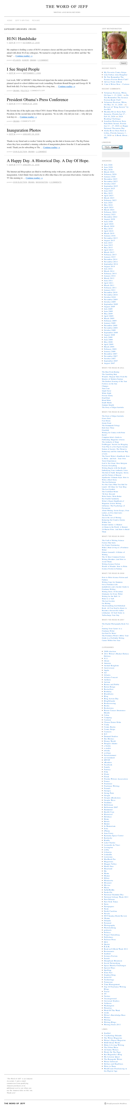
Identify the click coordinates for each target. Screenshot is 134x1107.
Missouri (108, 883)
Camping (108, 717)
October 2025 (110, 184)
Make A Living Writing (114, 1045)
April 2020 (108, 224)
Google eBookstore (112, 798)
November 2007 (111, 356)
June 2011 (108, 280)
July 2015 (108, 243)
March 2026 (109, 172)
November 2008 (111, 328)
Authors (107, 679)
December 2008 (110, 325)
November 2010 (111, 295)
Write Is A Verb (108, 599)
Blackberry (109, 694)
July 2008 (108, 337)
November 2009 (111, 299)
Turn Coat (106, 388)
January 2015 (110, 257)
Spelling (107, 970)
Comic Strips (109, 729)
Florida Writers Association (116, 779)
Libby (106, 850)
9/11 (106, 658)
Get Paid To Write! (109, 633)
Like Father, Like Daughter (115, 74)
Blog (106, 696)
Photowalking (110, 927)
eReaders (108, 762)
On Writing (106, 603)
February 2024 (110, 212)
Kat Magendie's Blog (113, 1054)
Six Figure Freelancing (110, 545)
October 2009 (110, 302)
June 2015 (108, 245)
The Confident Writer (110, 491)
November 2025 (111, 181)
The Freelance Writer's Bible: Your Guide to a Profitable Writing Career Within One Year (115, 638)
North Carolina (110, 911)
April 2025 (108, 195)
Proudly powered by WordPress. (117, 1103)
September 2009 (111, 304)
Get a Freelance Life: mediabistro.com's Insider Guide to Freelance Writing (115, 586)
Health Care (109, 812)
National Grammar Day (114, 894)
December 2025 (110, 179)
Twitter (107, 996)
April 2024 (108, 207)
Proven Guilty (107, 395)
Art (105, 672)
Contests (107, 731)
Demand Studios (111, 736)
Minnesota (108, 880)
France (107, 781)
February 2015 (110, 254)
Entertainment (110, 755)
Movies (107, 885)
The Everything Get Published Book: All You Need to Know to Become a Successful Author (114, 608)
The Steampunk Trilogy (111, 425)
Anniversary (109, 668)
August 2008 (109, 335)
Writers (107, 1017)
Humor (25, 60)
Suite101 (108, 977)
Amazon (107, 663)
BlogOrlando (109, 701)
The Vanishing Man (109, 374)
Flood (106, 776)
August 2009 (109, 306)
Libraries (108, 852)
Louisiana (108, 857)
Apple (106, 670)
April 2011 (108, 283)
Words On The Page (112, 1052)
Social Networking (112, 963)
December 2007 (110, 354)
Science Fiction (111, 956)
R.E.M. (107, 946)
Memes (107, 875)
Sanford (107, 953)
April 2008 (108, 344)
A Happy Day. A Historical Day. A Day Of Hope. (48, 160)
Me (105, 871)
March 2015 (109, 252)
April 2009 (108, 316)
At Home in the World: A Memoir (115, 527)
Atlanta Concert (111, 677)
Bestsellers (108, 689)
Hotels (107, 821)
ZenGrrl (107, 1033)
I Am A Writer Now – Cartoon (116, 84)
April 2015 (108, 250)
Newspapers (109, 906)
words (106, 1012)
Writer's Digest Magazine (115, 1040)
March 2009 (109, 318)
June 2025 (108, 191)
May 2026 (108, 169)
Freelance (108, 783)
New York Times (111, 901)
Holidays (108, 816)
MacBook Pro (110, 859)
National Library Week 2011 (116, 897)
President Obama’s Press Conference (37, 99)
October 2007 (110, 358)
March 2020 (109, 226)
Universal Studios (111, 1001)
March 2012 (109, 278)
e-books (107, 746)
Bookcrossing (110, 703)
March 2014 (109, 271)
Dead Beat (106, 398)
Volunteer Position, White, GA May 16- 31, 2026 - (115, 103)
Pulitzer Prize (110, 939)
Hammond (108, 809)
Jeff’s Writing (22, 20)
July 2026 (108, 165)
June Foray (108, 833)
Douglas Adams (110, 743)
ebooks (107, 750)
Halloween (108, 805)
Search (107, 958)
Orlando (107, 920)
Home (9, 20)
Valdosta (107, 1003)
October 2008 (110, 330)
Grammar (108, 802)
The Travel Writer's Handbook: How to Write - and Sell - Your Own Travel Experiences (116, 458)
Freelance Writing (111, 786)
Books (107, 705)
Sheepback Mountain (113, 961)
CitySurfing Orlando (113, 1035)
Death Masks (107, 402)
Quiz (106, 942)
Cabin (106, 715)
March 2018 (109, 233)
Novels (107, 913)
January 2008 (110, 351)
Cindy (106, 724)
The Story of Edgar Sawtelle (113, 407)
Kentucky (108, 838)
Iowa (106, 828)
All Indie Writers (111, 1049)
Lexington (108, 847)
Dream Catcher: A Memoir (112, 525)
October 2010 (110, 297)
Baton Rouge (109, 687)
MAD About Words (112, 1042)
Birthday (108, 691)
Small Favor (106, 391)
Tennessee (108, 982)
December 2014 (110, 259)
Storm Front (106, 423)
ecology (107, 753)
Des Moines (109, 739)
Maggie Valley (110, 864)
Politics (25, 91)
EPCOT (107, 760)
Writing (107, 1020)
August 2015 (109, 240)
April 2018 (108, 231)
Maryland (108, 868)
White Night (106, 393)
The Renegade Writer (113, 1059)
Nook (106, 909)
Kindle (107, 840)
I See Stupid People (23, 69)
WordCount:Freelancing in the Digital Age (115, 1069)
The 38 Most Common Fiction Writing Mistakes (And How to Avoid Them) (114, 559)
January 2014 (110, 276)
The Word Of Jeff (67, 6)
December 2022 (110, 217)
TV (105, 994)
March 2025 (109, 198)
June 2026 (108, 167)
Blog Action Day (111, 698)
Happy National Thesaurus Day (116, 127)
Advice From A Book (113, 82)
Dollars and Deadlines (113, 1064)
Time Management (112, 984)
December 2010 (110, 292)
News (106, 904)
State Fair (108, 972)
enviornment (109, 757)
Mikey (107, 878)
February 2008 (110, 349)
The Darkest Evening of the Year (114, 381)
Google (107, 795)
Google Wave (109, 800)
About (106, 661)
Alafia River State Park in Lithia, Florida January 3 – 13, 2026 (115, 132)
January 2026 (110, 176)
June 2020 (108, 221)
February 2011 (110, 287)
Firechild (105, 430)
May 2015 (108, 247)
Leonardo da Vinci (112, 845)
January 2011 (110, 290)
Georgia (107, 790)
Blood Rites (106, 400)
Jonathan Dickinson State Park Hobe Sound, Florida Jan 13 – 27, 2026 (115, 123)
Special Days (109, 968)
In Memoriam (109, 826)
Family (107, 767)
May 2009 (108, 313)
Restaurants (109, 951)
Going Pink (109, 793)
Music (106, 887)
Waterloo (108, 1008)
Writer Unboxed (111, 1061)
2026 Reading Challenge (113, 117)
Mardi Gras (109, 866)
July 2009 (108, 309)
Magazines (108, 861)
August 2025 (109, 188)
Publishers (108, 937)
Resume (36, 20)
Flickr (106, 774)
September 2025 (111, 186)
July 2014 (108, 269)
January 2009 (110, 323)
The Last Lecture (108, 601)
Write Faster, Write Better (112, 496)
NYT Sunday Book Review (115, 916)
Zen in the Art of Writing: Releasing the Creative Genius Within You (113, 519)
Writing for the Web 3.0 (111, 596)
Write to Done (110, 1066)
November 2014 (111, 261)
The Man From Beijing (110, 372)
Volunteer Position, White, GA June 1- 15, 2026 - (115, 94)
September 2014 (111, 264)
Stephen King (110, 975)
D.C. (106, 734)
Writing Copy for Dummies (112, 582)
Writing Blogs (110, 1022)
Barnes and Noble (111, 684)
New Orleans (109, 899)
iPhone (107, 831)
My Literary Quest (112, 1057)
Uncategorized (110, 998)
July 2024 (108, 202)
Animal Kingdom (111, 665)
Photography (109, 925)
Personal (107, 923)
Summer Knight (108, 405)
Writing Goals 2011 (112, 1024)
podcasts (107, 930)
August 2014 (109, 266)
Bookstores (109, 708)
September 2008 (111, 332)
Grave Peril (106, 418)
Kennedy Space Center (114, 835)
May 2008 (108, 342)
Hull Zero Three (108, 428)
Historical (108, 814)
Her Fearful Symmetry (110, 499)
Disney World (110, 741)
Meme (106, 873)
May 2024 (108, 205)
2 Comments (55, 182)
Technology (109, 979)
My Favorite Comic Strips (115, 72)
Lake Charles (109, 842)
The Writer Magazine (113, 1038)
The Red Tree (107, 515)
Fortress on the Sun (109, 384)
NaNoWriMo (109, 890)
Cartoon (107, 720)
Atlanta (17, 60)
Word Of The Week (112, 1010)
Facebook (108, 764)
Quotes (107, 944)
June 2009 (108, 311)
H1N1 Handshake (21, 38)
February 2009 (110, 320)
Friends (107, 788)
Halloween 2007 (111, 807)
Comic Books (110, 727)
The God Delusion (109, 482)
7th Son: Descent (108, 494)
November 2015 (111, 238)
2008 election (20, 152)
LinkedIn (108, 854)
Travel (107, 991)
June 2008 (108, 339)
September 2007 (111, 361)
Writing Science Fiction (111, 564)
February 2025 (110, 200)
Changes (105, 386)
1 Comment (43, 60)
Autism (107, 682)
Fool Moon (106, 421)
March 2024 (109, 209)
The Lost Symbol (108, 489)
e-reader (107, 748)
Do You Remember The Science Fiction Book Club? (116, 78)
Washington (42, 182)
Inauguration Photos (24, 130)
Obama (33, 60)
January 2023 (110, 214)
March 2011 (109, 285)
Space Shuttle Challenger (115, 965)
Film (106, 772)
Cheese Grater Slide (112, 722)
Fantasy (107, 769)
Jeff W (12, 43)
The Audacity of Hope (110, 442)
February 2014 (110, 273)
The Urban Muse (111, 1047)
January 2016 (110, 235)
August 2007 (109, 363)
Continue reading (24, 55)
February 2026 (110, 174)
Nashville (108, 892)
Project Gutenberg (112, 935)
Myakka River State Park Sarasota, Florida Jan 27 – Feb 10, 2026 (115, 114)
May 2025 (108, 193)
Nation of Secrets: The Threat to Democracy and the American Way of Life (115, 451)
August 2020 (109, 219)
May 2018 (108, 228)
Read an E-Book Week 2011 (116, 949)
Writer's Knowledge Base (114, 1015)
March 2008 (109, 346)
